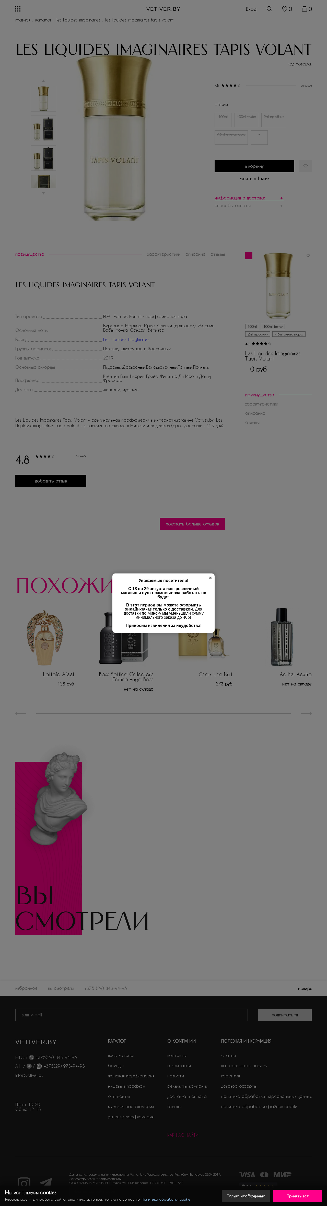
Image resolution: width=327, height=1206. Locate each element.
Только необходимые (246, 1195)
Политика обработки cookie (166, 1199)
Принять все (298, 1195)
